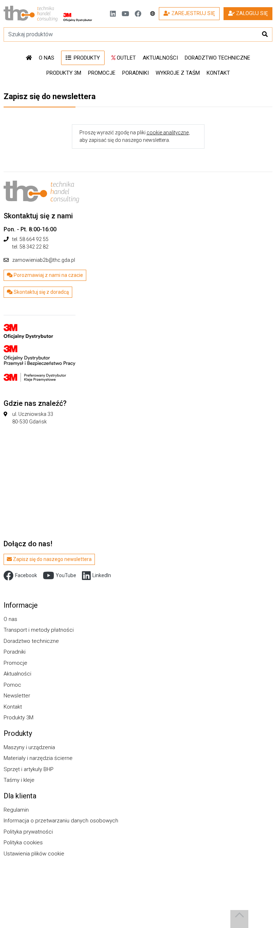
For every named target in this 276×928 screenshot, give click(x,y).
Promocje (101, 73)
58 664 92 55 (34, 239)
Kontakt (218, 73)
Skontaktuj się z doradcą (41, 292)
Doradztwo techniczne (217, 58)
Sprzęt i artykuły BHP (29, 769)
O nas (46, 58)
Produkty (86, 58)
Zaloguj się (251, 13)
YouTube (66, 575)
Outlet (125, 58)
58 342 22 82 (34, 247)
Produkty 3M (63, 73)
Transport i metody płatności (39, 630)
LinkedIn (101, 575)
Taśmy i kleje (19, 780)
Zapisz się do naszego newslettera (52, 559)
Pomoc (12, 685)
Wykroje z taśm (178, 73)
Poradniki (135, 73)
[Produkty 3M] (39, 348)
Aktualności (160, 58)
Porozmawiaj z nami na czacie (48, 275)
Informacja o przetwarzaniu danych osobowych (61, 820)
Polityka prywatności (28, 832)
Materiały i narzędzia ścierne (38, 758)
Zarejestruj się (192, 13)
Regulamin (16, 810)
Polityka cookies (23, 842)
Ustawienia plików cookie (34, 853)
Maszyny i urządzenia (29, 747)
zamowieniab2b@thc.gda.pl (43, 260)
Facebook (26, 575)
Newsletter (17, 695)
